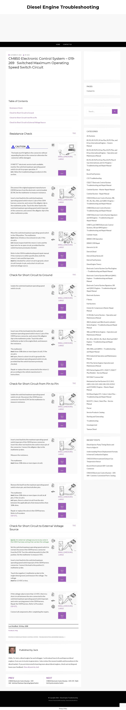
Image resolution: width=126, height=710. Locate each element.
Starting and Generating (95, 417)
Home (58, 44)
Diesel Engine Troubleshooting (63, 7)
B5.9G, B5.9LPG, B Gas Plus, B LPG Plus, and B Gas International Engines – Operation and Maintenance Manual (102, 153)
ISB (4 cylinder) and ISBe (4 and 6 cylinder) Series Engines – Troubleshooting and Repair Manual (102, 325)
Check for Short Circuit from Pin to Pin (23, 118)
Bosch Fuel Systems (93, 174)
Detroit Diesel (91, 252)
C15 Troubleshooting (94, 178)
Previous (62, 210)
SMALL (60, 157)
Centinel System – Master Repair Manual (101, 190)
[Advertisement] (63, 28)
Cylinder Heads (92, 235)
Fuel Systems (91, 304)
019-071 (14, 516)
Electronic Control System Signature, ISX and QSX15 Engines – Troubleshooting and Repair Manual (101, 288)
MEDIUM (68, 157)
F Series (89, 300)
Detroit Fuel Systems (94, 260)
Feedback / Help (13, 630)
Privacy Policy (63, 708)
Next (62, 173)
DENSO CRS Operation (95, 239)
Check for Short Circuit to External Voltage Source (28, 122)
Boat (88, 170)
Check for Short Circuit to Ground (22, 113)
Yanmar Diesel (92, 429)
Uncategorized (92, 425)
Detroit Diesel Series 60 (95, 256)
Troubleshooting (92, 421)
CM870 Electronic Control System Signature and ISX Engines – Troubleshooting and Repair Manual (102, 218)
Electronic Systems (93, 295)
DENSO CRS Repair (93, 243)
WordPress (75, 700)
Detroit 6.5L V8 (92, 247)
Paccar (89, 408)
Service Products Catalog (95, 412)
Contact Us (67, 44)
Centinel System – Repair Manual (98, 194)
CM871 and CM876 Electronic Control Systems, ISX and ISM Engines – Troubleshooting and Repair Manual (100, 227)
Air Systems (91, 136)
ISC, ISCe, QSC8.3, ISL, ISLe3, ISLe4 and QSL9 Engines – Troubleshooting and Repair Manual (102, 342)
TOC (74, 133)
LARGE (61, 159)
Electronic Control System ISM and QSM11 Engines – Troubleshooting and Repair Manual (101, 278)
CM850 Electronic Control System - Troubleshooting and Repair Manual (39, 637)
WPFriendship (61, 700)
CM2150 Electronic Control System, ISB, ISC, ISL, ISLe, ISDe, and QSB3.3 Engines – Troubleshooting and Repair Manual (101, 201)
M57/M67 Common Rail (95, 377)
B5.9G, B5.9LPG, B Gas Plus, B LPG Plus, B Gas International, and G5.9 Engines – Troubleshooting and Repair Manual (101, 163)
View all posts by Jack (31, 667)
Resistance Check (16, 108)
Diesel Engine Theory (94, 264)
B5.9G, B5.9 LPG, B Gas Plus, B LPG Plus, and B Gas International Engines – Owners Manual (102, 143)
